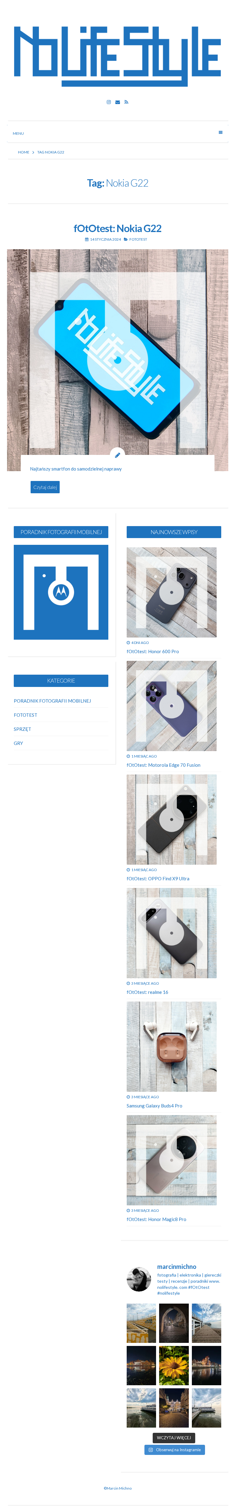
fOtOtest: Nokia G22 (117, 228)
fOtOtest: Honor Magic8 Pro (156, 1219)
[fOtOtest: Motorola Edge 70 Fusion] (172, 706)
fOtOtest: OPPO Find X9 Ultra (158, 878)
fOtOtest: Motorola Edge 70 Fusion (163, 765)
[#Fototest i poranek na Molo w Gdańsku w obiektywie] (206, 1323)
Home (23, 152)
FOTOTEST (138, 239)
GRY (18, 743)
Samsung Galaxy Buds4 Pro (154, 1105)
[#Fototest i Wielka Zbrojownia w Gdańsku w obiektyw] (173, 1408)
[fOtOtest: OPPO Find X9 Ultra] (172, 819)
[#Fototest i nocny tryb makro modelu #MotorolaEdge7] (173, 1365)
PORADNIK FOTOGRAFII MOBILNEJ (52, 701)
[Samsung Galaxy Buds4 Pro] (172, 1047)
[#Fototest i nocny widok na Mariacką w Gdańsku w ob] (173, 1323)
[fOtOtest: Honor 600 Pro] (172, 592)
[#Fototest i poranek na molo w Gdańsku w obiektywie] (206, 1408)
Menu (18, 133)
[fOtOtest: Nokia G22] (117, 360)
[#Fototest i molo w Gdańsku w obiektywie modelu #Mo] (141, 1323)
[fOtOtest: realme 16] (172, 933)
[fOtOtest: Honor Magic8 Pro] (172, 1160)
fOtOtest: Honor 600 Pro (153, 651)
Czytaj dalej (45, 487)
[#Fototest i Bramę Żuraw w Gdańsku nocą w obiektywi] (206, 1365)
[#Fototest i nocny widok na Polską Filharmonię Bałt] (141, 1365)
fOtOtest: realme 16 (147, 992)
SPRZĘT (22, 729)
